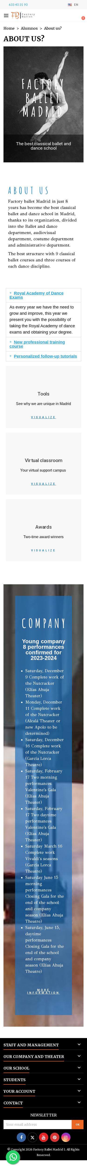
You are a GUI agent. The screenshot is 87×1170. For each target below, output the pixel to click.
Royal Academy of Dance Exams (37, 295)
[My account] (74, 16)
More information (43, 991)
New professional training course (37, 344)
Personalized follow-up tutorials (45, 356)
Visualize (43, 417)
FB (15, 15)
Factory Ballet (28, 15)
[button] (6, 15)
